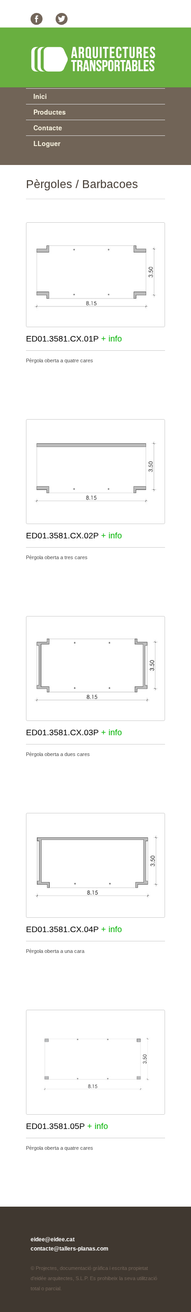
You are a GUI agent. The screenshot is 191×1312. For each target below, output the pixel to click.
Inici (40, 96)
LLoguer (46, 143)
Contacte (47, 127)
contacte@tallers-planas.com (69, 1248)
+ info (111, 338)
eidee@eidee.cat (53, 1239)
